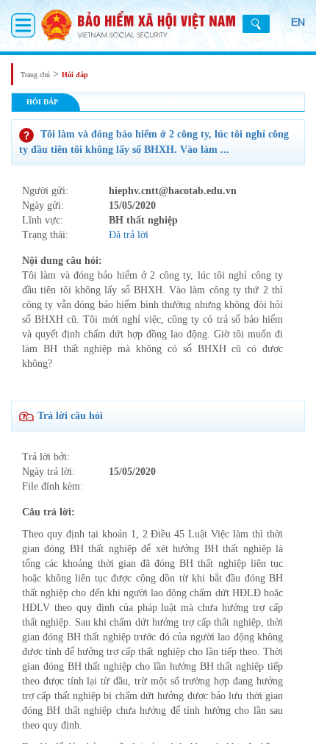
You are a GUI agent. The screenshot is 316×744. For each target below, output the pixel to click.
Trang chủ (35, 75)
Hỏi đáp (75, 75)
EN (298, 22)
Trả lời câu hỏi (70, 415)
